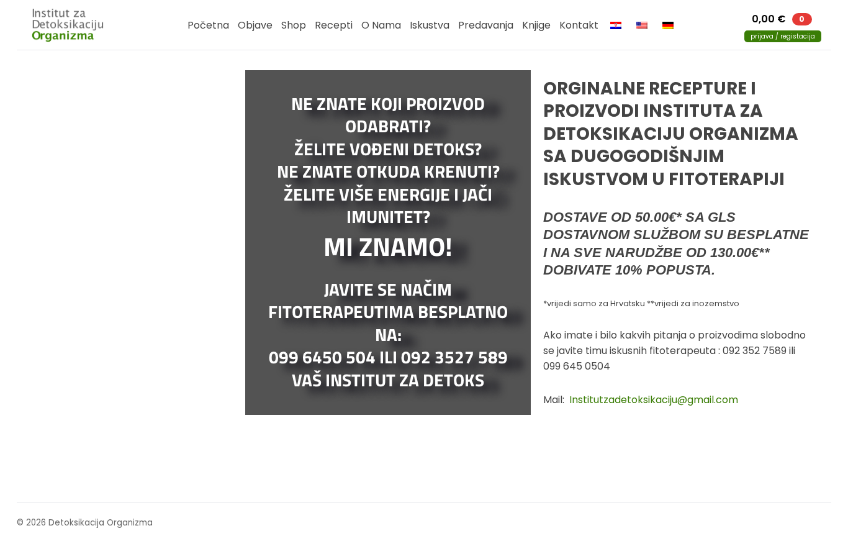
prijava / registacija (783, 36)
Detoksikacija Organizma (73, 25)
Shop (293, 25)
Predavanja (485, 25)
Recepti (334, 25)
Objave (255, 25)
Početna (208, 25)
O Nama (381, 25)
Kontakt (578, 25)
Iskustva (429, 25)
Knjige (536, 25)
